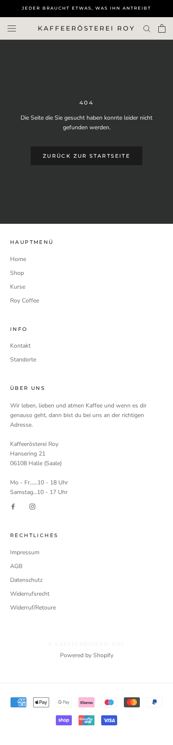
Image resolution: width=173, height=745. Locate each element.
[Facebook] (13, 506)
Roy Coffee (24, 301)
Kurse (17, 287)
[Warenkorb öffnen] (161, 28)
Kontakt (20, 346)
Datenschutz (26, 580)
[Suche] (147, 28)
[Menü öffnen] (12, 29)
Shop (17, 273)
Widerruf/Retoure (33, 608)
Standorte (23, 360)
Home (18, 259)
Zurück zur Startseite (86, 156)
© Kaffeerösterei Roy (86, 644)
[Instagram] (32, 506)
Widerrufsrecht (30, 594)
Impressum (24, 552)
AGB (16, 566)
